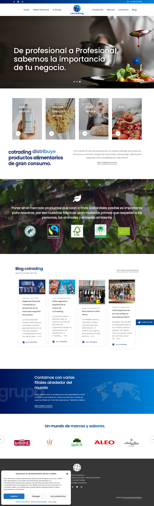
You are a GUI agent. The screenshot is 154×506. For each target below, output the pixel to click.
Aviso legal (52, 502)
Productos (98, 9)
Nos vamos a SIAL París (91, 313)
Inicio (26, 9)
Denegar (36, 496)
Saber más (23, 134)
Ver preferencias (58, 496)
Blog (134, 9)
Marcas (111, 9)
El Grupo (57, 9)
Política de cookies (22, 502)
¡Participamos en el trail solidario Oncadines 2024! (121, 313)
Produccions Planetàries (132, 497)
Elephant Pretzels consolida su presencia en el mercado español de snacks (31, 308)
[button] (67, 474)
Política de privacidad (39, 502)
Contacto (123, 9)
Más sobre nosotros (107, 163)
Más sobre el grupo (44, 406)
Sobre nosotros (41, 9)
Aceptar (14, 496)
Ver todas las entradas (127, 270)
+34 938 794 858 (135, 2)
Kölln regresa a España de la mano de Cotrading (60, 306)
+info (39, 336)
